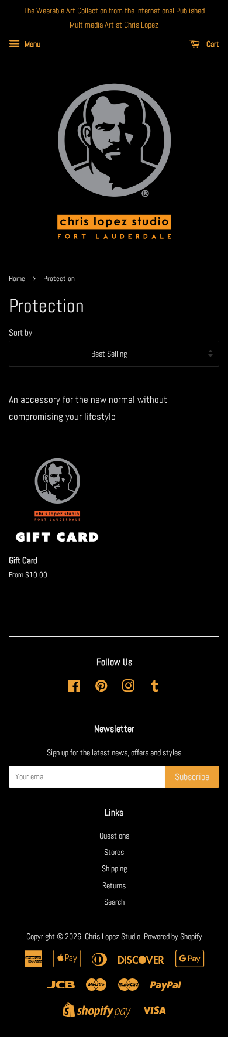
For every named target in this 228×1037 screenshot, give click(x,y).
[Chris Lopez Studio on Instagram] (128, 688)
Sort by (20, 332)
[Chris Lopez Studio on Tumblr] (154, 688)
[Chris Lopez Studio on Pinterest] (101, 688)
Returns (114, 885)
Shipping (114, 868)
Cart (212, 44)
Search (114, 901)
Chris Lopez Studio (112, 936)
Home (17, 278)
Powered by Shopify (173, 936)
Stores (114, 852)
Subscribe (192, 777)
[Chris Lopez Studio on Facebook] (74, 688)
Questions (114, 835)
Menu (31, 44)
